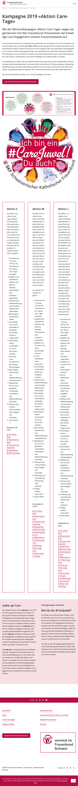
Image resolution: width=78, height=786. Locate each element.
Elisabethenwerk (46, 711)
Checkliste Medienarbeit (13, 446)
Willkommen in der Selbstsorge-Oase (38, 540)
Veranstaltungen (8, 720)
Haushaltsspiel (65, 578)
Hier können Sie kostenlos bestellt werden (20, 82)
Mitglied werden (8, 724)
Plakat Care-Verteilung (63, 585)
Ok (73, 781)
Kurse (4, 715)
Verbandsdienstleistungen (18, 8)
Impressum (28, 767)
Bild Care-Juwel (14, 453)
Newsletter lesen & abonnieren (16, 736)
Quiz (35, 535)
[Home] (14, 2)
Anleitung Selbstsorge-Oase (37, 548)
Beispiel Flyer (13, 450)
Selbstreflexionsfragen (38, 554)
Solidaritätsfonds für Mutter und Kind (54, 715)
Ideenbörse (6, 711)
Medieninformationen (48, 720)
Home (4, 8)
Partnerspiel (64, 581)
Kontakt (43, 724)
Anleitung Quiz (39, 532)
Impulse (32, 8)
